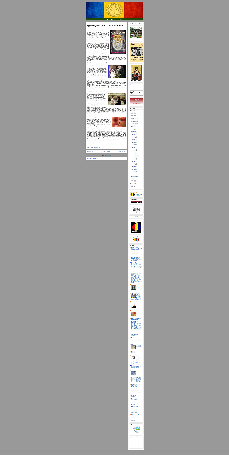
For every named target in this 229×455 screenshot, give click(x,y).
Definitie (133, 351)
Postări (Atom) (108, 155)
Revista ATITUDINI (135, 247)
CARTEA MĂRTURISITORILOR (138, 313)
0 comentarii (96, 147)
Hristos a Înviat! (134, 386)
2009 (132, 185)
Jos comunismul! (134, 355)
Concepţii (133, 337)
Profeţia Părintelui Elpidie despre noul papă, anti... (136, 154)
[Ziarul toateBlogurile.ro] (136, 216)
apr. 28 (134, 136)
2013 (132, 116)
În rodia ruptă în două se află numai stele (136, 319)
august (133, 124)
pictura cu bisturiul (135, 414)
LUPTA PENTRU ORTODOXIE (134, 322)
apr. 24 (134, 140)
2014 (132, 115)
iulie (133, 126)
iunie (133, 128)
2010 (132, 183)
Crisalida (133, 365)
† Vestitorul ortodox (135, 284)
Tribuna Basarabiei (135, 293)
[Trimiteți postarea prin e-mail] (99, 147)
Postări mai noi (90, 151)
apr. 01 (134, 172)
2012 (132, 180)
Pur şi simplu (133, 352)
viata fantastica (134, 334)
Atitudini (92, 143)
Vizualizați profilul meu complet (139, 195)
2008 (132, 186)
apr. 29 (134, 134)
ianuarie (134, 178)
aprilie (133, 131)
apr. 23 (134, 142)
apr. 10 (134, 163)
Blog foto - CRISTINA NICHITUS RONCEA (135, 258)
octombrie (134, 121)
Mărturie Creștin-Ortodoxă (134, 409)
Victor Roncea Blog (135, 251)
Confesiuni (133, 395)
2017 (132, 110)
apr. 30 (134, 132)
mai (133, 129)
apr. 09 (134, 164)
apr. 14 (134, 161)
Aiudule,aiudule (134, 399)
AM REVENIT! (133, 335)
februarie (134, 176)
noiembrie (134, 119)
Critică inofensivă (134, 396)
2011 (132, 181)
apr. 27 (134, 137)
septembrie (134, 123)
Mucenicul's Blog (134, 262)
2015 (132, 113)
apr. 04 (134, 169)
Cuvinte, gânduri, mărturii (136, 377)
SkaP (132, 344)
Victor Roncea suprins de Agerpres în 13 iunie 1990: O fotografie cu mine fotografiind (136, 253)
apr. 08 (134, 166)
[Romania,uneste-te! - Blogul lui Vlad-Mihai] (136, 90)
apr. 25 (134, 139)
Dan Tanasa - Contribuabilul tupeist (135, 417)
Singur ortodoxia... (135, 398)
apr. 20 (134, 147)
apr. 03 (134, 171)
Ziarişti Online (134, 271)
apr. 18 (134, 149)
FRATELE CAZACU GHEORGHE (135, 302)
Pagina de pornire (106, 151)
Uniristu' (133, 404)
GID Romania (134, 412)
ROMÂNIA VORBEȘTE (135, 406)
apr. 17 (134, 150)
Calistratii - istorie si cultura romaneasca (135, 385)
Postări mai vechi (122, 151)
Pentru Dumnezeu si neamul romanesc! (135, 389)
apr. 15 (134, 159)
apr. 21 (134, 145)
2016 (132, 112)
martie (133, 174)
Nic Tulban (133, 420)
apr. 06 (134, 167)
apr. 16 (134, 158)
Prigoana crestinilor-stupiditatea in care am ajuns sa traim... (136, 391)
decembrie (134, 118)
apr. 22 (134, 144)
